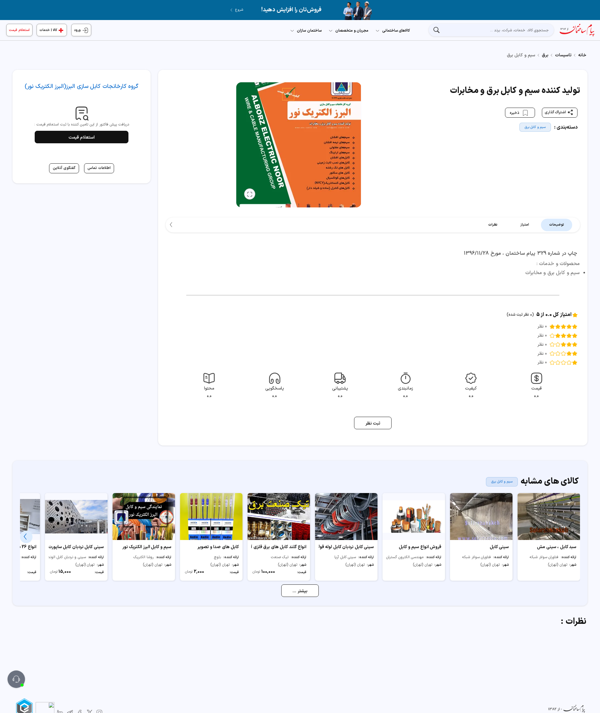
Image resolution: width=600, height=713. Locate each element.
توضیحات (556, 224)
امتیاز (524, 224)
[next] (172, 225)
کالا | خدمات (48, 30)
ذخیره (515, 112)
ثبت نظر (373, 423)
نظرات (493, 224)
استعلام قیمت (19, 30)
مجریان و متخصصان (351, 30)
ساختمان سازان (309, 30)
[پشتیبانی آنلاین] (16, 679)
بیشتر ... (300, 591)
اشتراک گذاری (555, 112)
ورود (78, 30)
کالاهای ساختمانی (396, 30)
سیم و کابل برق (535, 127)
